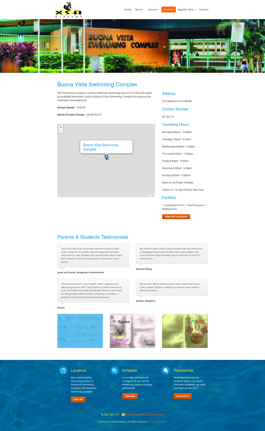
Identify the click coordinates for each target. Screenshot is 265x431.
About (138, 9)
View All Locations (176, 216)
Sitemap (162, 421)
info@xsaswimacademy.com (144, 414)
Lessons (152, 9)
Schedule (130, 396)
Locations (168, 9)
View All (78, 399)
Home (127, 9)
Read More (183, 396)
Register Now (186, 9)
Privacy (152, 421)
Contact (203, 9)
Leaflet (151, 196)
